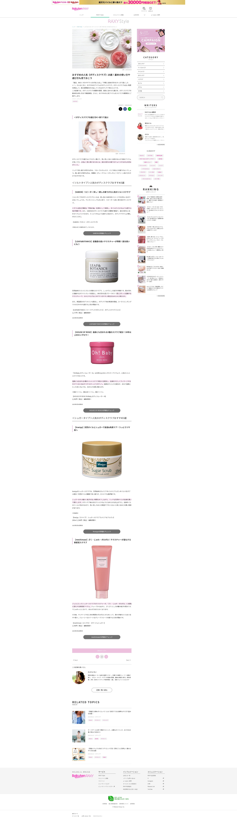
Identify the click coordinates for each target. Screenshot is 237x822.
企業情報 (104, 803)
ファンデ (160, 175)
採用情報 (132, 803)
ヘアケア (140, 79)
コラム (140, 87)
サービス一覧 (75, 816)
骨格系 (104, 757)
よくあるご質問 (155, 15)
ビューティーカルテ (104, 784)
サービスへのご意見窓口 (129, 784)
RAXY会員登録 (152, 775)
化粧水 (159, 172)
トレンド (152, 165)
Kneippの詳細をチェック (102, 531)
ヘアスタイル (145, 169)
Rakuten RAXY (80, 8)
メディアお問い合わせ (129, 778)
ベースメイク (142, 67)
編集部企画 (159, 155)
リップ (160, 165)
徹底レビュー (147, 162)
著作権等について (123, 803)
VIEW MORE (161, 145)
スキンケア (141, 64)
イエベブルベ (156, 169)
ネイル (140, 83)
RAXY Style (100, 15)
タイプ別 (157, 179)
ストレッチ (105, 720)
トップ (81, 15)
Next (128, 660)
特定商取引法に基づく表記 (130, 789)
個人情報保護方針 (113, 803)
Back (75, 660)
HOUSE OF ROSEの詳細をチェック (101, 410)
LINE (149, 784)
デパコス (151, 175)
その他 (140, 91)
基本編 (96, 738)
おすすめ (75, 101)
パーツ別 (151, 172)
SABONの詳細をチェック (102, 233)
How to (90, 720)
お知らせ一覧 (126, 775)
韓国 (156, 162)
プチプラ (143, 172)
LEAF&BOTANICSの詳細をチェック (101, 324)
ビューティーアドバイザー (106, 786)
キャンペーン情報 (118, 15)
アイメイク (141, 71)
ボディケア (79, 99)
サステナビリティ (97, 816)
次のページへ (101, 651)
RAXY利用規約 (127, 786)
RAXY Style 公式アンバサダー (147, 159)
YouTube (150, 789)
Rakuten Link (151, 786)
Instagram (150, 781)
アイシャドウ (143, 165)
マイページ (102, 781)
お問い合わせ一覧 (86, 816)
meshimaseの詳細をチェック (101, 637)
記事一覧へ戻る (101, 690)
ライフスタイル (146, 179)
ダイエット (97, 720)
